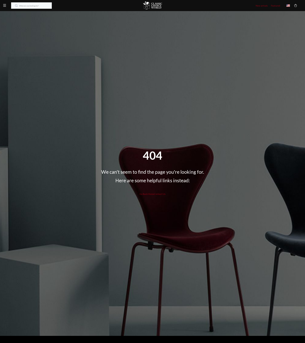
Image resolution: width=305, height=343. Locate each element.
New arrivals (262, 5)
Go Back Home (146, 194)
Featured (275, 5)
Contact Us (160, 194)
